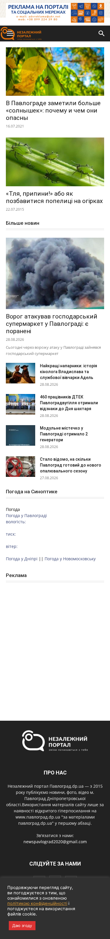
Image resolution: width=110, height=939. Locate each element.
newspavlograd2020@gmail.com (55, 841)
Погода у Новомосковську (70, 558)
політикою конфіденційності (37, 903)
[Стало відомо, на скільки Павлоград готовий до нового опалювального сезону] (20, 466)
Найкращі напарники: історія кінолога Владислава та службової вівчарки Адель (68, 371)
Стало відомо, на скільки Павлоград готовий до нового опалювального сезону (70, 465)
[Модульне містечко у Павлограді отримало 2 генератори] (20, 435)
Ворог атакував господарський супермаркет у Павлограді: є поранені (51, 324)
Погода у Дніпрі (22, 558)
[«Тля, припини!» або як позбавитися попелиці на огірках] (55, 162)
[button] (102, 33)
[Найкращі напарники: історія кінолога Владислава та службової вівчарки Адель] (20, 373)
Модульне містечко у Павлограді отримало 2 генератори (64, 434)
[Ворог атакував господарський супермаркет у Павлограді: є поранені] (55, 273)
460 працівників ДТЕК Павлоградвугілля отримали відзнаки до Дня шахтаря (69, 403)
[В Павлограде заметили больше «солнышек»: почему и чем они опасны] (55, 71)
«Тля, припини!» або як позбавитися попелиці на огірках (54, 197)
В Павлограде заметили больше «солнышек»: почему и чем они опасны (53, 110)
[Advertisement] (55, 645)
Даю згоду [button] (22, 925)
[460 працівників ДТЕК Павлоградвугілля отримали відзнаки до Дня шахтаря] (20, 404)
